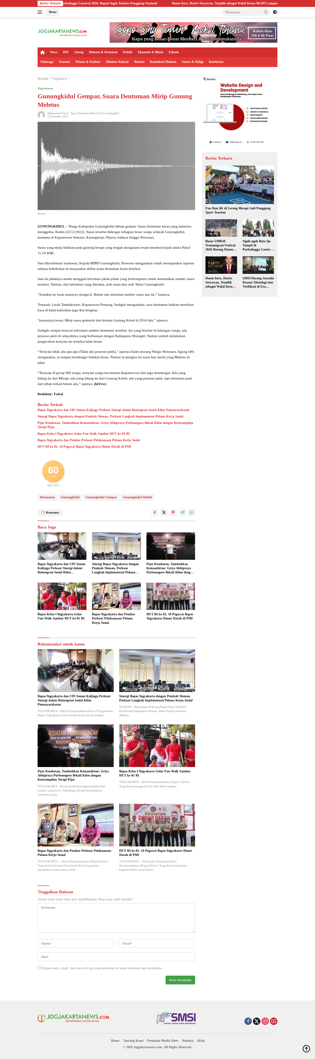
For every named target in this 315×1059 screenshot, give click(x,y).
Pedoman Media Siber (162, 1040)
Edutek (174, 52)
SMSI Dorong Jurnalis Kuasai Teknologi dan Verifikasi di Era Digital (258, 282)
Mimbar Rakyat (117, 62)
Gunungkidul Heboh (137, 497)
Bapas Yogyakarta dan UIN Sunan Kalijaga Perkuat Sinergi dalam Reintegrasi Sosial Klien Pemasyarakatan (113, 410)
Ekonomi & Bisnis (150, 52)
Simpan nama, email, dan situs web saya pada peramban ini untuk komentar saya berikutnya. (102, 968)
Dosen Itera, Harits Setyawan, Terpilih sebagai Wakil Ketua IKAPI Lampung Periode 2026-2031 (197, 3)
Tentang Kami (133, 1040)
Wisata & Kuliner (88, 62)
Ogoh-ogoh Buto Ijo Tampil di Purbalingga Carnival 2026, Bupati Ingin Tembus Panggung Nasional (258, 245)
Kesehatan (216, 62)
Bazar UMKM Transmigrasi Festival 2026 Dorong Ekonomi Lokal (221, 245)
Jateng (78, 52)
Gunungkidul (70, 497)
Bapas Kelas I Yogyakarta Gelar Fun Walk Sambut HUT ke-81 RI (84, 433)
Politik (127, 52)
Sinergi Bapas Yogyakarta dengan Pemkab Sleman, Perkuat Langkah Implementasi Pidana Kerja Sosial (110, 416)
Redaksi (187, 1040)
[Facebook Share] (154, 512)
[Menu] (41, 12)
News (53, 52)
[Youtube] (273, 1022)
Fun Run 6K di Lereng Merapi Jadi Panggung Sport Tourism (237, 210)
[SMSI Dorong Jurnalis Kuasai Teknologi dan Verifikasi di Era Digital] (258, 265)
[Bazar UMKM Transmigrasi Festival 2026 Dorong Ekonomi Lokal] (221, 228)
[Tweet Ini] (163, 512)
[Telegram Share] (182, 512)
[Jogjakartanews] (63, 32)
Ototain (64, 62)
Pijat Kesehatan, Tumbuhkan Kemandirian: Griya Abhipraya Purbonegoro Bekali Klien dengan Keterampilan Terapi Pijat (115, 425)
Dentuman (47, 497)
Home (53, 12)
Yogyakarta (45, 88)
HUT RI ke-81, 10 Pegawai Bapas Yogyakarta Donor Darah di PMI (84, 446)
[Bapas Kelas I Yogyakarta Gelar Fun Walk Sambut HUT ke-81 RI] (62, 596)
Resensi (139, 62)
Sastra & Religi (192, 62)
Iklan (201, 1040)
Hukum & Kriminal (103, 52)
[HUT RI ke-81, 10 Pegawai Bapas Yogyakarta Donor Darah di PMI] (170, 596)
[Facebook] (248, 1022)
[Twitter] (256, 1022)
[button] (265, 12)
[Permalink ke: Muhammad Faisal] (41, 114)
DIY (66, 52)
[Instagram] (265, 1022)
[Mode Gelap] (275, 12)
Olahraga (46, 62)
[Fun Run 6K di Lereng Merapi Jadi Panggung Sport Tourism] (239, 185)
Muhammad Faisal (57, 113)
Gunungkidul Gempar (101, 497)
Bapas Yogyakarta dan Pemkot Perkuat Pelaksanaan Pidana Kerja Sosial (89, 440)
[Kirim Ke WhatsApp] (191, 512)
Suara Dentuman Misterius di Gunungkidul (95, 113)
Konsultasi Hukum (163, 62)
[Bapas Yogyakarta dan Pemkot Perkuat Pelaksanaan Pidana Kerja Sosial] (116, 596)
